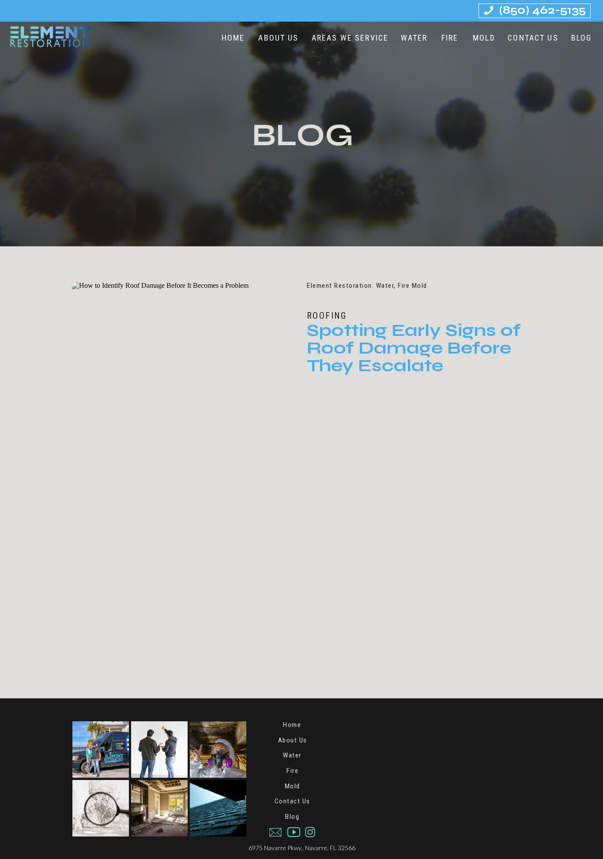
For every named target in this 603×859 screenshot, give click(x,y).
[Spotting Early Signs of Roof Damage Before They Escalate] (184, 354)
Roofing (327, 315)
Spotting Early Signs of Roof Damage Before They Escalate (414, 348)
